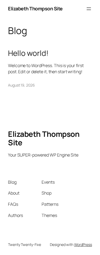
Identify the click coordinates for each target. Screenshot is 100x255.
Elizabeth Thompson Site (35, 8)
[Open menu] (89, 9)
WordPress (83, 244)
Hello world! (28, 53)
